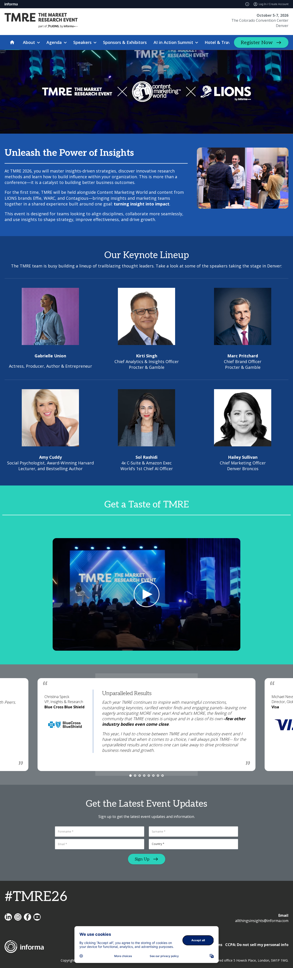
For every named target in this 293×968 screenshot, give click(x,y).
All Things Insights (8, 917)
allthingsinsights (18, 917)
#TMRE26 (36, 897)
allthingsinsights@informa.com (261, 920)
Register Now (257, 43)
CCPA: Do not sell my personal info (256, 944)
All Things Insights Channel (37, 917)
